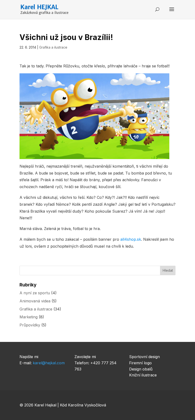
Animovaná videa (35, 301)
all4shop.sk (130, 239)
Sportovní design (144, 356)
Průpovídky (30, 325)
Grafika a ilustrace (53, 47)
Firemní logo (140, 362)
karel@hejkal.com (49, 362)
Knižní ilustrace (143, 375)
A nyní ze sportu (35, 292)
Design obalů (140, 369)
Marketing (29, 317)
